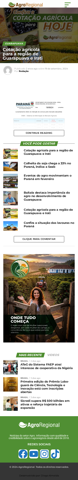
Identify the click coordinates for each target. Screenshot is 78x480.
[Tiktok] (55, 453)
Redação (24, 71)
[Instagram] (44, 453)
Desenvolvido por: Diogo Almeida (39, 475)
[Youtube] (33, 453)
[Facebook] (23, 453)
